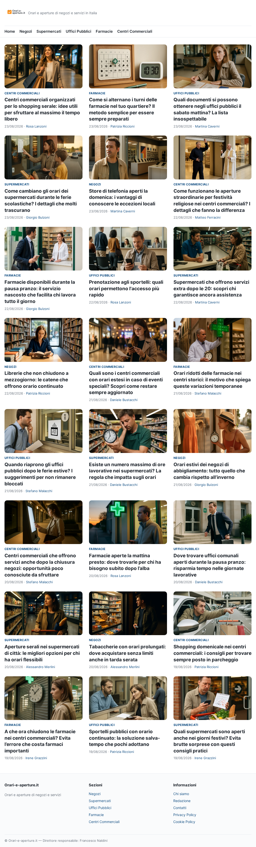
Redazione (181, 801)
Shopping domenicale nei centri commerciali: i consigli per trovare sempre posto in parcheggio (213, 653)
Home (9, 31)
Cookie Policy (184, 822)
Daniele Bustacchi (124, 400)
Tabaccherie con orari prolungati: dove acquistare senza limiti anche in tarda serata (127, 653)
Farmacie (104, 31)
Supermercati (48, 31)
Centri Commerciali (134, 31)
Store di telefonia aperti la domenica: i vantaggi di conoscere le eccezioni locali (122, 197)
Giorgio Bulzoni (38, 217)
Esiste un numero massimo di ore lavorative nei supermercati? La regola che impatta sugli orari (127, 471)
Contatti (179, 808)
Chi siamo (181, 794)
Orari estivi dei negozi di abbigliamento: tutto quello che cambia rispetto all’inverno (209, 471)
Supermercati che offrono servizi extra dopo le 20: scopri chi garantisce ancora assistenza (211, 288)
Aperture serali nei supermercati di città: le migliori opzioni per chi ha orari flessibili (42, 653)
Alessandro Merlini (40, 667)
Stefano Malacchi (207, 393)
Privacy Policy (184, 815)
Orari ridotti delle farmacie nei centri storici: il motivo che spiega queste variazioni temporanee (212, 379)
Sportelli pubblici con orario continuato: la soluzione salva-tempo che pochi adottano (124, 738)
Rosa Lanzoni (36, 126)
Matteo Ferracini (207, 217)
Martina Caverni (207, 126)
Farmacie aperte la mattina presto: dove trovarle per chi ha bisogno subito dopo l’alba (125, 562)
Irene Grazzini (36, 758)
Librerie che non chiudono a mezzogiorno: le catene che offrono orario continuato (36, 379)
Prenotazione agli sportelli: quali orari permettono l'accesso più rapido (126, 288)
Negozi (26, 31)
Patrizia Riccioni (122, 126)
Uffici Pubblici (78, 31)
